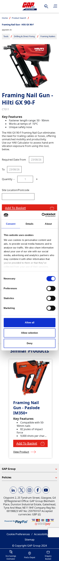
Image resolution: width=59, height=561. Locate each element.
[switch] (50, 288)
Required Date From (14, 159)
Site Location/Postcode (15, 190)
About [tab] (48, 223)
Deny (29, 343)
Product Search (19, 17)
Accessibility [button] (41, 534)
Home (5, 17)
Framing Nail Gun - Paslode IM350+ (26, 408)
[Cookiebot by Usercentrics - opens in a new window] (42, 215)
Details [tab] (29, 223)
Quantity (7, 179)
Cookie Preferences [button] (18, 534)
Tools (5, 36)
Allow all (29, 322)
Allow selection (29, 332)
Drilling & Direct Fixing (24, 36)
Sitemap (29, 539)
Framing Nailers (47, 36)
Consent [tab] (10, 223)
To (3, 169)
